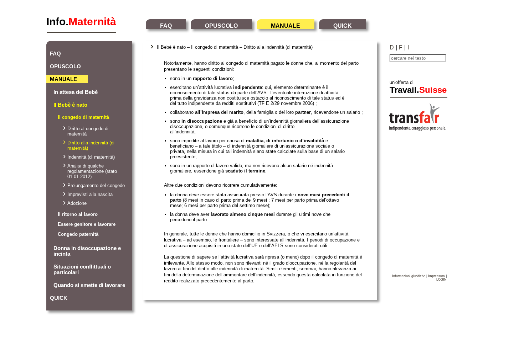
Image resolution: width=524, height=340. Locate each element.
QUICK (342, 26)
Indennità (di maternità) (91, 157)
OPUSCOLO (221, 26)
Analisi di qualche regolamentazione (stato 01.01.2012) (92, 171)
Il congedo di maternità (83, 117)
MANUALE (285, 26)
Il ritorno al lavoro (78, 214)
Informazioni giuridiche (408, 276)
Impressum (436, 276)
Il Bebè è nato (70, 105)
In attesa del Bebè (75, 92)
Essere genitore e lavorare (86, 224)
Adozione (77, 203)
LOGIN (441, 279)
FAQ (166, 26)
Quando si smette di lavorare (89, 285)
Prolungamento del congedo (96, 185)
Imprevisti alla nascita (90, 194)
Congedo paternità (78, 234)
